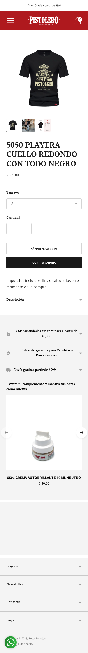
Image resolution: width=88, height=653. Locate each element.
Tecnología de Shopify (19, 644)
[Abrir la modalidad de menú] (10, 20)
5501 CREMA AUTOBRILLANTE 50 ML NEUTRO (44, 477)
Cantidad (13, 217)
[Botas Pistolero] (44, 21)
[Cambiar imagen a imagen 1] (12, 125)
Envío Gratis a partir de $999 (44, 5)
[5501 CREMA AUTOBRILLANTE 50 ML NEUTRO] (44, 432)
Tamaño (12, 192)
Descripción (15, 300)
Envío (46, 280)
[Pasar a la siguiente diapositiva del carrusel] (81, 432)
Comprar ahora (44, 263)
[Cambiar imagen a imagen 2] (28, 125)
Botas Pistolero (37, 638)
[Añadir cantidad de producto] (26, 228)
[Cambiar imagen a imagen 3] (43, 125)
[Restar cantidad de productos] (11, 228)
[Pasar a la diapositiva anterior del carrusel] (6, 432)
